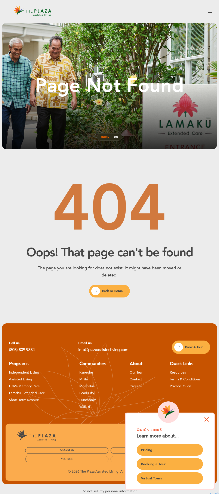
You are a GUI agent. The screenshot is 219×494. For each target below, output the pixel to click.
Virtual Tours (151, 478)
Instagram (67, 450)
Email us (85, 343)
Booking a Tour (153, 464)
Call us (14, 343)
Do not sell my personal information (110, 491)
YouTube (67, 459)
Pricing (146, 450)
